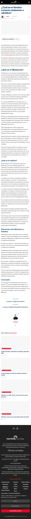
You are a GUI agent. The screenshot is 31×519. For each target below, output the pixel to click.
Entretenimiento (5, 490)
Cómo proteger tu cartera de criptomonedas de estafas (14, 374)
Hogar (15, 484)
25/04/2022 (14, 16)
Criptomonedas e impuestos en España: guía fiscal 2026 (15, 352)
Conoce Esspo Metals (15, 463)
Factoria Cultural (10, 516)
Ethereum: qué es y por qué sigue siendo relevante (15, 417)
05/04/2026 (4, 377)
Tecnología (25, 486)
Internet (16, 486)
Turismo (26, 488)
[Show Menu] (2, 2)
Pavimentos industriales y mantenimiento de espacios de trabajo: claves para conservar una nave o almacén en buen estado (15, 473)
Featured (15, 482)
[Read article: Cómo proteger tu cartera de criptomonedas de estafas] (15, 365)
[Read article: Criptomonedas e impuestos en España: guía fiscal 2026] (15, 343)
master (7, 16)
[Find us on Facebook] (14, 428)
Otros (15, 491)
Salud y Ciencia (26, 482)
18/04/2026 (4, 355)
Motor (15, 488)
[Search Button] (29, 2)
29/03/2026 (4, 398)
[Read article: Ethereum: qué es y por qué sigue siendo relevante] (15, 408)
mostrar (16, 39)
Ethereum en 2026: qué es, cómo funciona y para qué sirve (14, 396)
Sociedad (25, 484)
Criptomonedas (6, 348)
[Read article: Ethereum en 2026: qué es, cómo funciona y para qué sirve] (15, 386)
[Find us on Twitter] (17, 428)
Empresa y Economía (5, 487)
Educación (5, 484)
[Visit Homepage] (15, 2)
